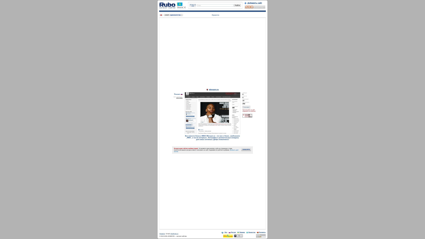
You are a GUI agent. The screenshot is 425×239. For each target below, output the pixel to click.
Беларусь (262, 232)
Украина (242, 232)
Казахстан (252, 232)
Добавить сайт (254, 3)
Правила (162, 234)
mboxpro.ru (214, 90)
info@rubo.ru (174, 234)
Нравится (215, 15)
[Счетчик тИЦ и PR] (247, 117)
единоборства (175, 15)
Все (226, 232)
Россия (233, 232)
